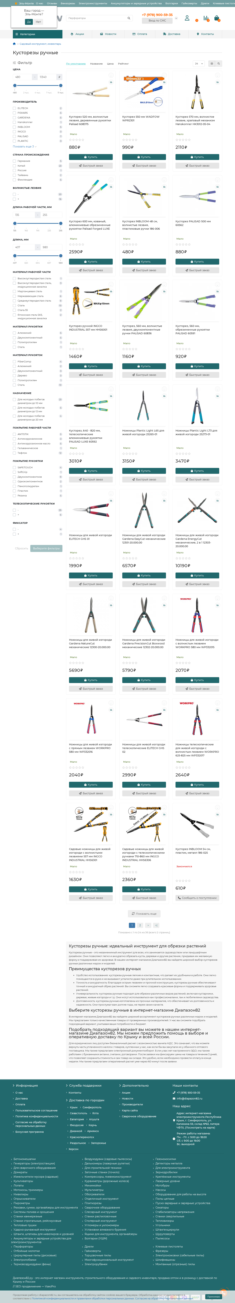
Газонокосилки (166, 1159)
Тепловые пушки (25, 1225)
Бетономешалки (25, 1159)
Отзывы (52, 3)
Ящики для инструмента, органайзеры (111, 1234)
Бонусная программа (29, 1131)
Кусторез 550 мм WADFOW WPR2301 (141, 118)
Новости (110, 34)
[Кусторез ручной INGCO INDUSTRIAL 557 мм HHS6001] (91, 301)
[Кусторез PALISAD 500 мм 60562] (197, 196)
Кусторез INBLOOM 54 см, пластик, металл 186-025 (193, 850)
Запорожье (98, 1143)
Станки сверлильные (170, 1216)
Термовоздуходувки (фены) (32, 1264)
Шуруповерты (165, 1234)
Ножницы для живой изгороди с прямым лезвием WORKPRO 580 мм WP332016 (90, 748)
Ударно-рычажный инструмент (35, 1229)
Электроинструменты (93, 3)
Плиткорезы (93, 1203)
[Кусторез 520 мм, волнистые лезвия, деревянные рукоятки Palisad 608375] (91, 92)
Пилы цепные (165, 1198)
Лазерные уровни (168, 1181)
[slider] (15, 85)
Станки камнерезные (28, 1216)
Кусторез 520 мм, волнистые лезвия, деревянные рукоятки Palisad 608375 (90, 120)
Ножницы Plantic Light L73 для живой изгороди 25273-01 (196, 432)
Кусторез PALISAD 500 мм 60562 (193, 223)
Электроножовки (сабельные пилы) (180, 1255)
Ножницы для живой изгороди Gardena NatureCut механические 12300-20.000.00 (90, 643)
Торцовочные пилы (98, 1255)
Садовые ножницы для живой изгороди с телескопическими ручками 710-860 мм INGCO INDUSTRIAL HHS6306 (143, 854)
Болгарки (171, 3)
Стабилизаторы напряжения (175, 1212)
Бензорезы (68, 3)
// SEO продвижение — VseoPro (34, 1286)
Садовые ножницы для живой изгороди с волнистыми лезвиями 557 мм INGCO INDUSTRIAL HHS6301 (90, 854)
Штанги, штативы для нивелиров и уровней (44, 1234)
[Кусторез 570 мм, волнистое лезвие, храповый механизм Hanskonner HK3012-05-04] (197, 92)
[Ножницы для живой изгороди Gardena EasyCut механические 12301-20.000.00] (144, 510)
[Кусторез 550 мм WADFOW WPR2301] (144, 92)
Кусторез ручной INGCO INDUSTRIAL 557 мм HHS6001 (88, 327)
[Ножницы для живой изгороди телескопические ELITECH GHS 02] (144, 719)
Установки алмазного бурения (105, 1229)
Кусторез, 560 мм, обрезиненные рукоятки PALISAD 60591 (193, 329)
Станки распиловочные (101, 1216)
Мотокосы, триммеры (28, 1190)
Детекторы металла (169, 1163)
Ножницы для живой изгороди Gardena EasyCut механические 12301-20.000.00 (144, 539)
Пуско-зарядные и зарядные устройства (183, 1203)
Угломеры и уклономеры (102, 1225)
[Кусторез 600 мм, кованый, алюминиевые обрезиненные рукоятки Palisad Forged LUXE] (91, 196)
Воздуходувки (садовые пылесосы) (108, 1159)
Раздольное (78, 1143)
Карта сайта (130, 1110)
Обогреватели (94, 1194)
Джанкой (76, 1131)
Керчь (93, 1125)
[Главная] (14, 43)
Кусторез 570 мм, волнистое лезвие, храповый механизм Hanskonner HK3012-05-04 (195, 120)
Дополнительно (135, 1085)
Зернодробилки (167, 1172)
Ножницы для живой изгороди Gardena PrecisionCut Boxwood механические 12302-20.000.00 (143, 643)
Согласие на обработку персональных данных (164, 1298)
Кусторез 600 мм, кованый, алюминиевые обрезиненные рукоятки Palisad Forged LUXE (90, 225)
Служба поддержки (85, 1085)
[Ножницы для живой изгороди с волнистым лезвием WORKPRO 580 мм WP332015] (197, 615)
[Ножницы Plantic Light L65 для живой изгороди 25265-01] (144, 405)
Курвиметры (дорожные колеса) (107, 1181)
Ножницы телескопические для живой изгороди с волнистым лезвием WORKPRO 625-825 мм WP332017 (197, 750)
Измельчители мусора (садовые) (36, 1176)
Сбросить (21, 548)
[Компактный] (218, 63)
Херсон (73, 1149)
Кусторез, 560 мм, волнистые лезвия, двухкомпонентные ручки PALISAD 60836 (142, 329)
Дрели (205, 3)
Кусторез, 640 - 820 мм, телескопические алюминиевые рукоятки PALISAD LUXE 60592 (85, 436)
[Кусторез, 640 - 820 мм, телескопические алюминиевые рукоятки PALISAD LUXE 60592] (91, 405)
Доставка (174, 34)
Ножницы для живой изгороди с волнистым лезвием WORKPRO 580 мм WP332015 (197, 643)
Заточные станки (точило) (102, 1172)
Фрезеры (162, 1251)
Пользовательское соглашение (36, 1110)
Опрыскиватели (25, 1198)
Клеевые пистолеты (169, 1246)
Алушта (94, 1119)
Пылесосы (163, 1238)
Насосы (161, 1190)
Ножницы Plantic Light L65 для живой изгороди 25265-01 (143, 432)
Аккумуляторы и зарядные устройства (136, 3)
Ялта (95, 1113)
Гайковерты (189, 3)
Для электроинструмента (173, 1168)
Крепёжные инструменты (173, 1176)
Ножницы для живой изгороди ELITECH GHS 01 (90, 537)
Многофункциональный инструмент (109, 1259)
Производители (132, 1104)
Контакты (207, 34)
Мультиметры (94, 1190)
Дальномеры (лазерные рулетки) (107, 1163)
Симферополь (92, 1107)
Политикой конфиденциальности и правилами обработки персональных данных (83, 1298)
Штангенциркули (167, 1229)
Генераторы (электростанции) (34, 1163)
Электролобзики (25, 1259)
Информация (27, 1085)
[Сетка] (211, 63)
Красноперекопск (82, 1137)
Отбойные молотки (27, 1251)
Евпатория (77, 1119)
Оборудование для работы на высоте (181, 1194)
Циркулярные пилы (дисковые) (35, 1255)
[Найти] (129, 18)
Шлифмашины (165, 1259)
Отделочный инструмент (102, 1198)
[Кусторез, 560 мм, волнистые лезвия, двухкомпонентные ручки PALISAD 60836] (144, 301)
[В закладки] (111, 75)
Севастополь (78, 1113)
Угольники (163, 1225)
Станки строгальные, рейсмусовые (37, 1220)
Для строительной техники (103, 1168)
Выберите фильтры (46, 548)
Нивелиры (21, 1194)
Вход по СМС (157, 20)
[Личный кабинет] (187, 18)
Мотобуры (162, 1185)
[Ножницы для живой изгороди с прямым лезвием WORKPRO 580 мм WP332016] (91, 719)
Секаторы (162, 1207)
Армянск (93, 1131)
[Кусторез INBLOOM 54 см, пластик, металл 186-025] (197, 824)
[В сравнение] (111, 82)
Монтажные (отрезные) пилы (175, 1264)
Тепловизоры (165, 1220)
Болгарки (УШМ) (96, 1238)
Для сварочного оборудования (35, 1168)
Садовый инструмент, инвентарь (40, 43)
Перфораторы (23, 1246)
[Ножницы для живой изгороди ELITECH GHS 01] (91, 510)
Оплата (142, 34)
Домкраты (20, 1172)
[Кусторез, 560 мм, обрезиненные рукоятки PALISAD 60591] (197, 301)
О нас (39, 3)
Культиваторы (23, 1181)
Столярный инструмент (101, 1220)
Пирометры (22, 1203)
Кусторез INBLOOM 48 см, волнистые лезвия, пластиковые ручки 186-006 (141, 225)
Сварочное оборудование (139, 1116)
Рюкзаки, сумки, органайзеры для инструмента (46, 1207)
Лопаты (19, 1185)
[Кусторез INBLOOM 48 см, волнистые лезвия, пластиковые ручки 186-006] (144, 196)
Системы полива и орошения (34, 1212)
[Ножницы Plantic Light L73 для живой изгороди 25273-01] (197, 405)
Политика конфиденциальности (36, 1116)
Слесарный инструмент (101, 1212)
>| (156, 925)
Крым (73, 1107)
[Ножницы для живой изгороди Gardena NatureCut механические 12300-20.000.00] (91, 615)
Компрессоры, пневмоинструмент (108, 1176)
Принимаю (213, 1296)
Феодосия (77, 1125)
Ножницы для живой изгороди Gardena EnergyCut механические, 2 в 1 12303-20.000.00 (197, 541)
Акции (79, 34)
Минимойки (93, 1185)
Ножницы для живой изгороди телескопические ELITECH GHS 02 (143, 748)
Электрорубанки (96, 1264)
